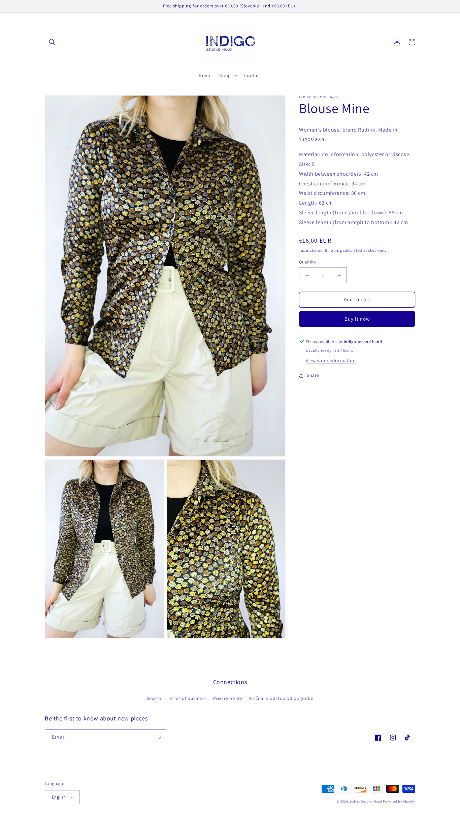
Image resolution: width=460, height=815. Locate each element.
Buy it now (357, 318)
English (59, 797)
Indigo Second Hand (366, 801)
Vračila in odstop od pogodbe (281, 698)
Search (154, 698)
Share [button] (313, 375)
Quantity (307, 262)
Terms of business (187, 698)
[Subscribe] (158, 737)
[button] (52, 42)
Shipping (333, 250)
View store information (331, 360)
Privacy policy (227, 698)
